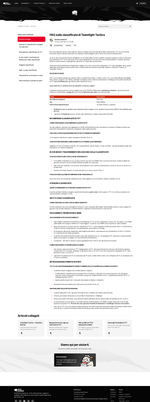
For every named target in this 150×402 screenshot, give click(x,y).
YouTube (112, 396)
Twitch (112, 401)
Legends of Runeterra (125, 396)
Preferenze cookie (79, 394)
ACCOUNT (33, 26)
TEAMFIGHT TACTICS (23, 26)
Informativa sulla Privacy (81, 392)
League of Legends (124, 394)
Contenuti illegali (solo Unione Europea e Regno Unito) (90, 398)
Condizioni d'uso (78, 396)
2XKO (120, 392)
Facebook (113, 392)
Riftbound (122, 398)
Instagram (113, 394)
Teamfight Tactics (124, 401)
